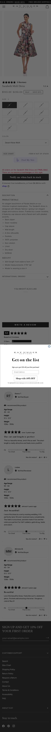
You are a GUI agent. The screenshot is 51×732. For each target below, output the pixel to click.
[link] (25, 380)
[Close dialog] (49, 346)
